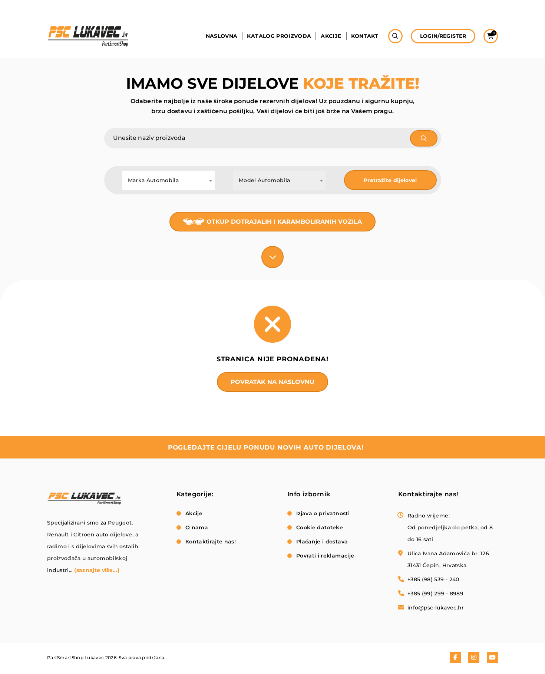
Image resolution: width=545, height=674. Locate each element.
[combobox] (168, 180)
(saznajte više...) (96, 570)
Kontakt (364, 36)
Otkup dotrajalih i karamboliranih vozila (284, 221)
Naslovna (222, 36)
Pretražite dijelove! (390, 180)
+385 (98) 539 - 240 (433, 579)
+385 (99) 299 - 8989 (435, 593)
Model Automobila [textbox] (264, 180)
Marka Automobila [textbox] (153, 180)
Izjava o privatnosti (323, 513)
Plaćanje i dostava (322, 541)
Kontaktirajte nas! (210, 541)
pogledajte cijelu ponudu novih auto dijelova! (266, 447)
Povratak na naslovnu (272, 381)
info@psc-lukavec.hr (435, 607)
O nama (196, 527)
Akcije (331, 36)
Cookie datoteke (319, 527)
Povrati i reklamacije (325, 555)
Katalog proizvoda (279, 36)
